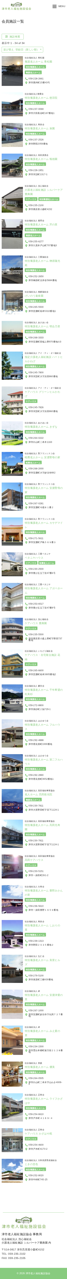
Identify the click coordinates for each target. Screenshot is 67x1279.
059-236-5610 (36, 906)
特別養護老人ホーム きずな (41, 426)
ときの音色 (31, 1164)
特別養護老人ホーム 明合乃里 (42, 326)
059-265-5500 (36, 307)
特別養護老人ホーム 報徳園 (41, 159)
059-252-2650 (36, 276)
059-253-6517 (36, 604)
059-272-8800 (36, 705)
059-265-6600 (36, 670)
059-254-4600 (36, 1145)
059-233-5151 (36, 871)
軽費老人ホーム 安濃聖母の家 (42, 457)
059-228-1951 (36, 170)
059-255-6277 (36, 241)
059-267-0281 (36, 503)
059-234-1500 (36, 1046)
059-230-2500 (36, 569)
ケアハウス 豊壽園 (36, 623)
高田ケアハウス (34, 859)
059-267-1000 (36, 1010)
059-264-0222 (36, 438)
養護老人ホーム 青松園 (38, 61)
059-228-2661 (36, 78)
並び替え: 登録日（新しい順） (21, 49)
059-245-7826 (36, 407)
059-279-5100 (36, 975)
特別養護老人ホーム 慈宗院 (41, 97)
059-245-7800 (36, 372)
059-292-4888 (36, 740)
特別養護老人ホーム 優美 (40, 1066)
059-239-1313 (36, 940)
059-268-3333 (36, 337)
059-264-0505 (36, 1078)
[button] (58, 6)
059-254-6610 (36, 1114)
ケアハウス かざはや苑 (38, 1133)
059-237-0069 (36, 109)
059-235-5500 (36, 634)
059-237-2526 (36, 139)
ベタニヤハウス (34, 557)
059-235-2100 (36, 205)
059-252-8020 (36, 1175)
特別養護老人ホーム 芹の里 (41, 224)
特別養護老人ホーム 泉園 (40, 128)
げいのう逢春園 (34, 295)
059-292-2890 (36, 775)
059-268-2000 (36, 468)
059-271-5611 (35, 538)
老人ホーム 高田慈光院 (38, 794)
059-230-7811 (35, 805)
